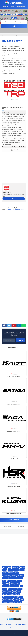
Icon (21, 586)
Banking (5, 570)
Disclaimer (18, 624)
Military (4, 591)
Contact (9, 624)
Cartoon (16, 572)
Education (5, 578)
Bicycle (22, 570)
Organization (11, 594)
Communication (6, 575)
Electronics (11, 578)
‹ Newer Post (7, 526)
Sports (4, 599)
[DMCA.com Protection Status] (14, 620)
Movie (14, 591)
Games (17, 583)
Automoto (22, 567)
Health (11, 586)
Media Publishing (18, 588)
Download (14, 198)
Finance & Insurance (17, 580)
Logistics (10, 588)
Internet (5, 588)
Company (14, 575)
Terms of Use (14, 627)
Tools (22, 599)
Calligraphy (10, 572)
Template (17, 599)
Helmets (17, 586)
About (3, 624)
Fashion (9, 580)
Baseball (10, 570)
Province (5, 596)
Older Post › (21, 526)
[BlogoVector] (14, 4)
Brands (4, 572)
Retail (15, 596)
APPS (9, 567)
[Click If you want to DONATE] (14, 611)
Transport (5, 602)
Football (12, 583)
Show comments (14, 519)
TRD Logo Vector (12, 40)
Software (20, 596)
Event (4, 580)
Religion (10, 596)
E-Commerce (20, 575)
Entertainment (19, 578)
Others (17, 594)
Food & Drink (6, 583)
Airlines (4, 567)
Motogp (9, 591)
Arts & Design (15, 567)
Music (19, 591)
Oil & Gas (5, 594)
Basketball (16, 570)
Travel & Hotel (12, 602)
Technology (10, 599)
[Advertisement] (14, 168)
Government (5, 586)
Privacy (25, 624)
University (19, 602)
